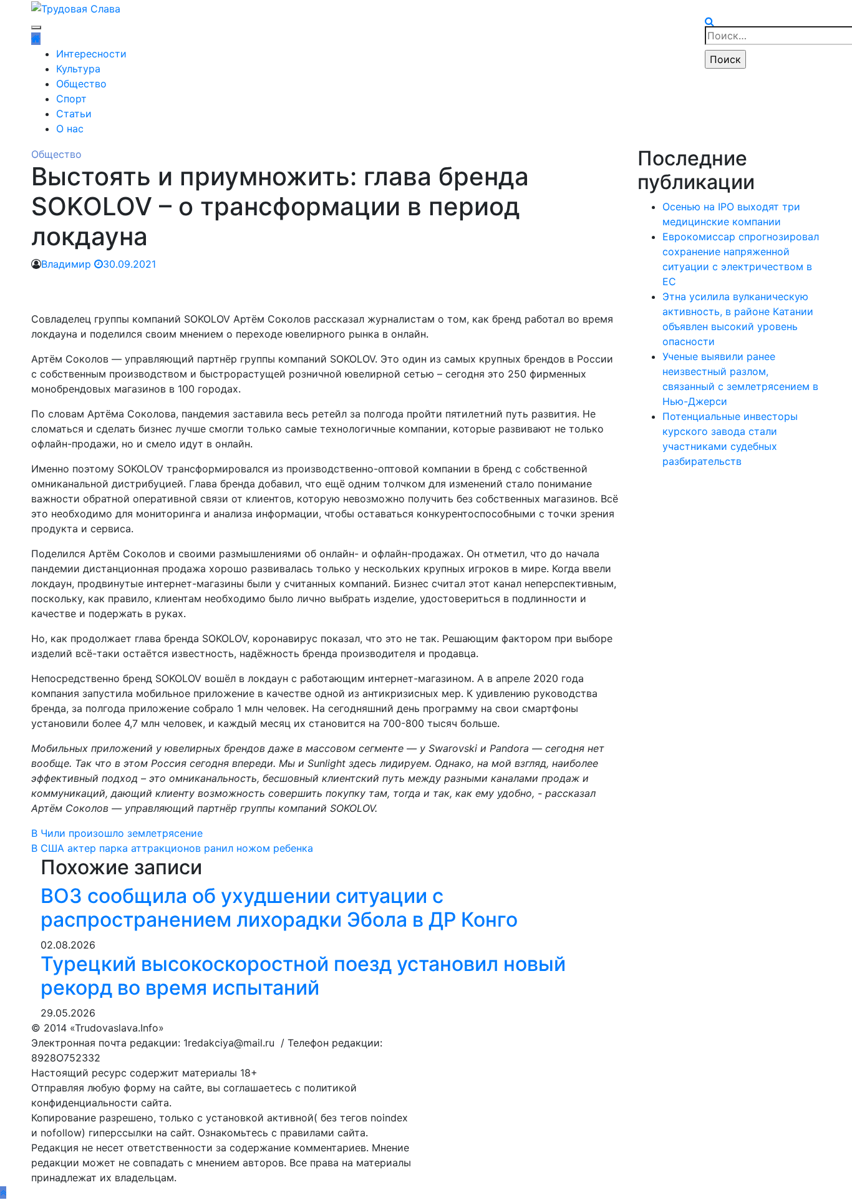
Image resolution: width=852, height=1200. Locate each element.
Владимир (66, 264)
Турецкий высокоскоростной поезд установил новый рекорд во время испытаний (303, 976)
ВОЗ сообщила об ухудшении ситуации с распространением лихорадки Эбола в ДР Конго (279, 908)
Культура (78, 68)
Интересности (91, 53)
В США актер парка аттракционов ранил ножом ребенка (172, 848)
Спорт (71, 98)
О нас (70, 128)
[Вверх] (3, 1192)
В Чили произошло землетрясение (117, 833)
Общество (81, 83)
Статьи (74, 113)
